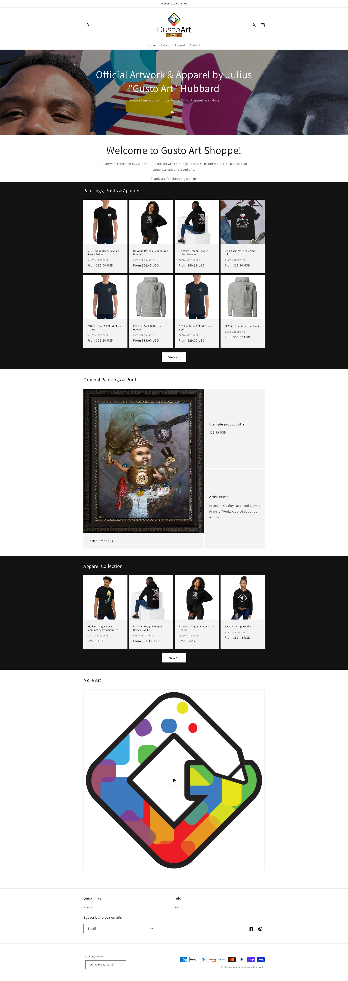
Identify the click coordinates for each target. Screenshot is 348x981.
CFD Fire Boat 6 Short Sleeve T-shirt (195, 328)
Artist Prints (218, 496)
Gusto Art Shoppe (236, 967)
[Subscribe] (151, 928)
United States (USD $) (102, 964)
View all (174, 357)
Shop (174, 112)
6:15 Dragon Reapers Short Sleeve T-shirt (103, 252)
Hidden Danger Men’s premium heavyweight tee (102, 628)
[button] (87, 25)
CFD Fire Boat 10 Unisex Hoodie (147, 328)
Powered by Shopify (255, 967)
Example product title (226, 424)
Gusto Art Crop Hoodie (238, 626)
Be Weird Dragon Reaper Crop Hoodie (150, 252)
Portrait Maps (98, 540)
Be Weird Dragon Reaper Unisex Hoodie (193, 252)
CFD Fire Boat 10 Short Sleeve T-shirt (104, 328)
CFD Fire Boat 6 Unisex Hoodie (242, 326)
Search (87, 907)
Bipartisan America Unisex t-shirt (241, 252)
